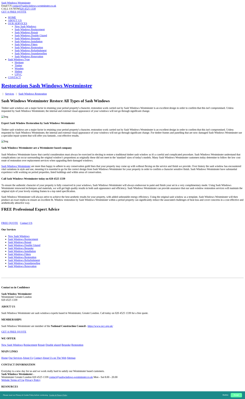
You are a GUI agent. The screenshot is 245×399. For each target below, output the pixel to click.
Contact (38, 357)
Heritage (19, 62)
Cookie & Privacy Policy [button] (58, 395)
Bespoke (66, 344)
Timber (18, 65)
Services (9, 93)
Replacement (30, 344)
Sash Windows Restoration (29, 47)
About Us (28, 357)
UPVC (18, 74)
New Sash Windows (25, 26)
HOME (12, 17)
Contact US (26, 223)
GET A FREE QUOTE (13, 11)
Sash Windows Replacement (30, 29)
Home (4, 357)
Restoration (77, 344)
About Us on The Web (54, 357)
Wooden (19, 68)
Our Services (15, 357)
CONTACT (14, 77)
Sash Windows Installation (28, 41)
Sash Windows (15, 2)
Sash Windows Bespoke (27, 38)
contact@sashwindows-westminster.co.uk (34, 5)
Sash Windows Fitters (26, 44)
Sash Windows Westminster (15, 166)
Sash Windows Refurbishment (30, 50)
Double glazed (53, 344)
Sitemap (71, 357)
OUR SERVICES (17, 23)
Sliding (18, 71)
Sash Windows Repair (26, 32)
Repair (41, 344)
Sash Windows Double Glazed (31, 35)
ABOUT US (15, 20)
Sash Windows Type (19, 59)
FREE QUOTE (9, 223)
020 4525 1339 (28, 8)
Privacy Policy (32, 380)
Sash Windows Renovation (29, 56)
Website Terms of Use (12, 380)
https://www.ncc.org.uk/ (100, 326)
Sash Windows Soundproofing (31, 53)
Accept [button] (236, 395)
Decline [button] (225, 395)
